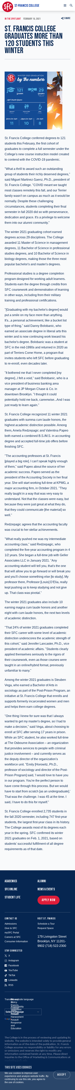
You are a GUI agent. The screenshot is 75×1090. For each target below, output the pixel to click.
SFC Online (11, 889)
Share (67, 18)
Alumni (42, 881)
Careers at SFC (13, 937)
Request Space (46, 928)
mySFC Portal (12, 932)
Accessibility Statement (17, 1008)
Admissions (11, 923)
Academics (11, 881)
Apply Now (48, 900)
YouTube (13, 970)
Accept (61, 1075)
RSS (10, 985)
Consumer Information (16, 941)
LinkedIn (13, 980)
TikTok (11, 975)
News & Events (46, 889)
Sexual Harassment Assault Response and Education (17, 1021)
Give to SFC (11, 928)
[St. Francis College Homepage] (20, 5)
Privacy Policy (14, 1001)
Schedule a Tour (46, 923)
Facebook (13, 965)
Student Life (12, 897)
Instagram (13, 960)
